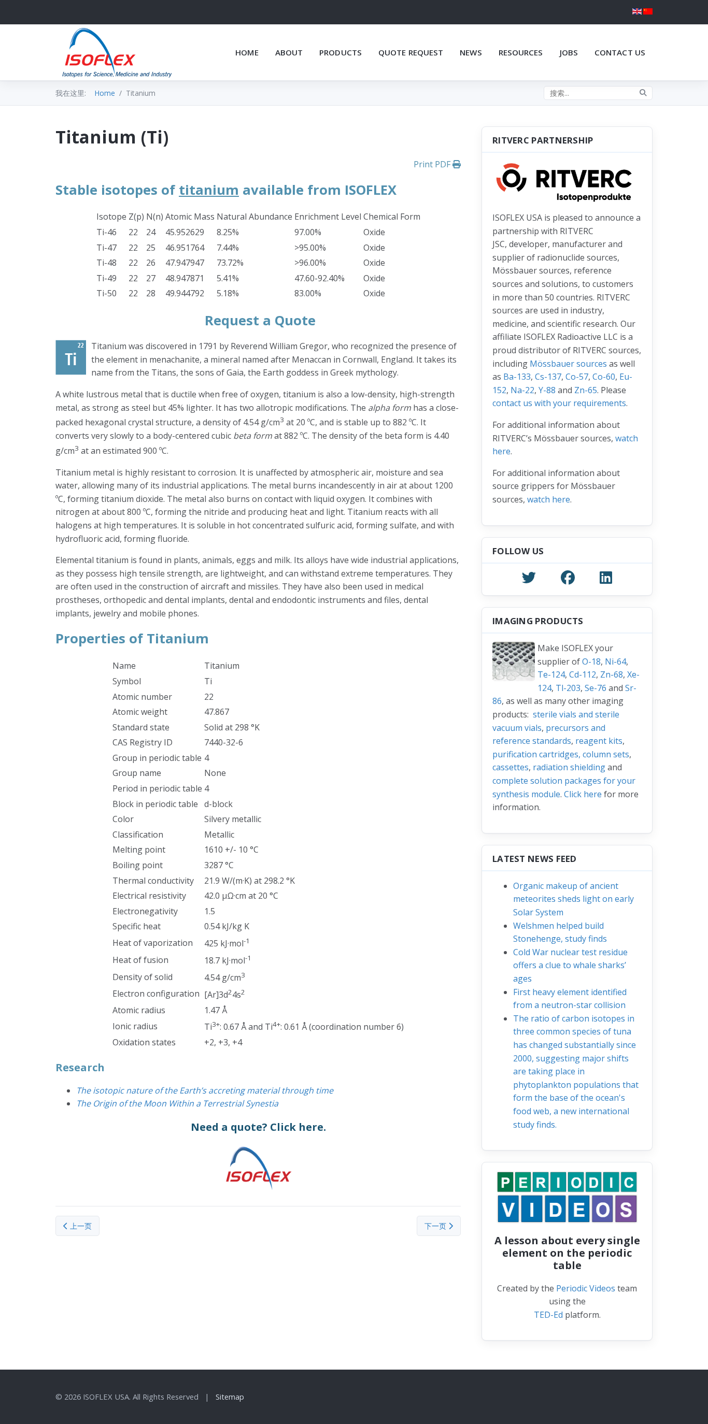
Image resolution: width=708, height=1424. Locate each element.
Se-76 (595, 688)
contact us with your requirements (559, 403)
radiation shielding (569, 767)
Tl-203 (568, 688)
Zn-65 (585, 390)
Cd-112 (582, 674)
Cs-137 (548, 376)
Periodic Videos (585, 1288)
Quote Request (410, 52)
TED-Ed (548, 1314)
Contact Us (619, 52)
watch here (548, 499)
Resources (521, 52)
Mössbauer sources (568, 363)
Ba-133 (517, 376)
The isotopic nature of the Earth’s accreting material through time (204, 1090)
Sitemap (230, 1396)
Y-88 (547, 390)
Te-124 (551, 674)
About (289, 52)
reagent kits (598, 740)
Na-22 (522, 390)
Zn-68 (611, 674)
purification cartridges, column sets (560, 754)
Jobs (569, 52)
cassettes (510, 767)
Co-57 (576, 376)
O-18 (591, 661)
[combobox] (598, 93)
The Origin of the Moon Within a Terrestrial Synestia (177, 1103)
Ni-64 (615, 661)
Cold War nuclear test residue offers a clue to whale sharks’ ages (570, 965)
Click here (583, 794)
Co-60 (603, 376)
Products (340, 52)
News (471, 52)
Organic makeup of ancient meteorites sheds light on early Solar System (573, 899)
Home (246, 52)
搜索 (643, 93)
